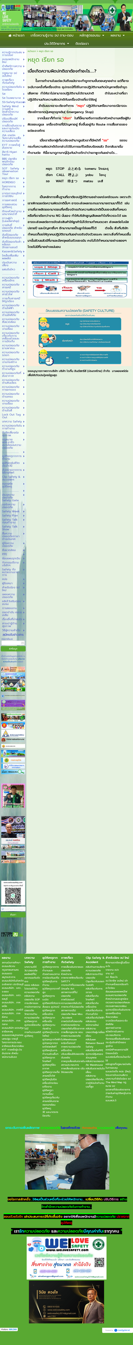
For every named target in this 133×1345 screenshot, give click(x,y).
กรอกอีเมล (7, 639)
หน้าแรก (32, 51)
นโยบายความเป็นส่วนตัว (14, 660)
